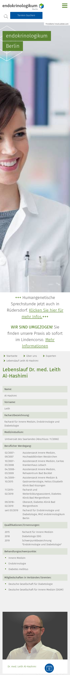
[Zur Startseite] (24, 6)
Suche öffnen (6, 16)
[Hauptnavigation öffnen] (64, 5)
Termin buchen (26, 15)
